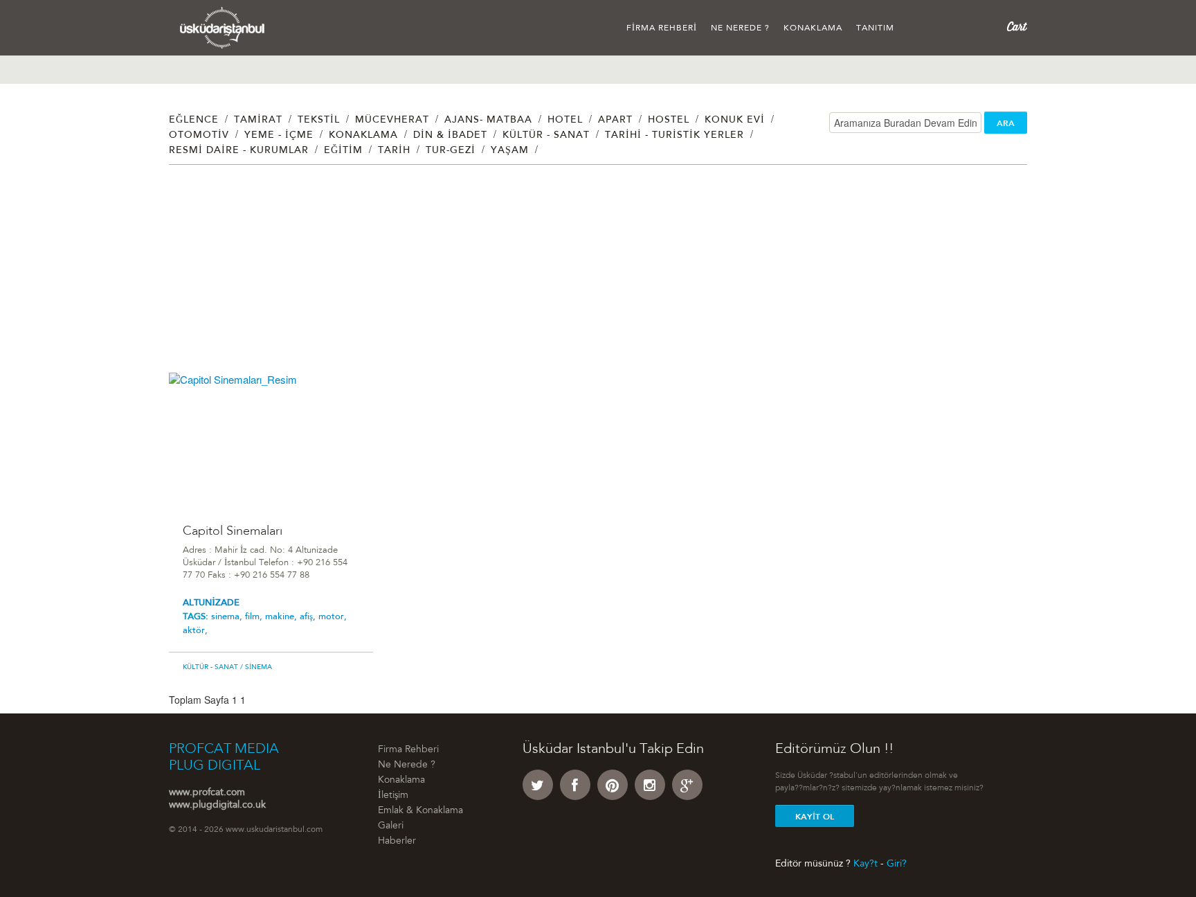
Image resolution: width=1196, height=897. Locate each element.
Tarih (394, 151)
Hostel (668, 120)
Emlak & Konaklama (420, 811)
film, (255, 616)
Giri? (897, 864)
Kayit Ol (814, 816)
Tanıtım (875, 28)
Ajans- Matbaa (488, 120)
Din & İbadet (450, 136)
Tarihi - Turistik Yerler (674, 136)
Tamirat (258, 120)
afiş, (309, 616)
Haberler (397, 841)
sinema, (228, 616)
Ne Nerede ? (740, 28)
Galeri (391, 826)
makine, (282, 616)
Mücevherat (392, 120)
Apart (615, 120)
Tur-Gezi (450, 151)
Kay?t (865, 864)
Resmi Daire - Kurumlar (239, 151)
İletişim (393, 796)
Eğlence (194, 120)
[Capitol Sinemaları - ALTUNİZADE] (271, 440)
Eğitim (343, 151)
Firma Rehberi (661, 28)
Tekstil (319, 120)
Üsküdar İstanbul (222, 27)
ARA (1006, 123)
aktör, (195, 630)
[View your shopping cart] (1017, 27)
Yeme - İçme (279, 136)
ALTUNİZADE (211, 602)
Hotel (565, 120)
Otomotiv (199, 136)
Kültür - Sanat (546, 136)
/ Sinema (255, 667)
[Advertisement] (584, 276)
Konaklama (812, 28)
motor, (332, 616)
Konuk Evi (735, 120)
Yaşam (510, 151)
